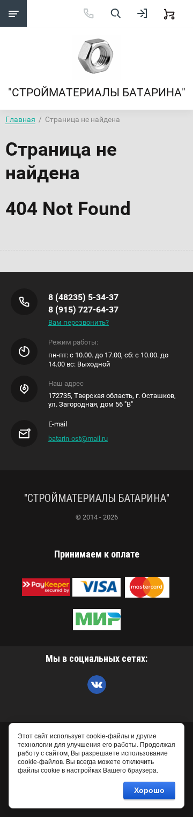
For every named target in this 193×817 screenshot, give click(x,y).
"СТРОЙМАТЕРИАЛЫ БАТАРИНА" (96, 92)
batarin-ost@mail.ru (78, 438)
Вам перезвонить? (78, 322)
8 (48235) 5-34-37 (83, 297)
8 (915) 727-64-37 (83, 309)
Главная (20, 119)
